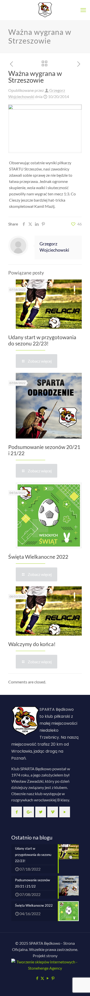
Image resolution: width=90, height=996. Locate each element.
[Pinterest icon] (53, 978)
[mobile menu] (83, 10)
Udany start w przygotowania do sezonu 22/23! (42, 340)
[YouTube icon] (48, 978)
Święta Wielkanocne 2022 (38, 556)
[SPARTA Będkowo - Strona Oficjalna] (45, 9)
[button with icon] (16, 812)
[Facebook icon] (37, 978)
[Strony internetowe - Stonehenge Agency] (45, 968)
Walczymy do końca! (32, 644)
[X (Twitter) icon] (42, 978)
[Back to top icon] (79, 986)
